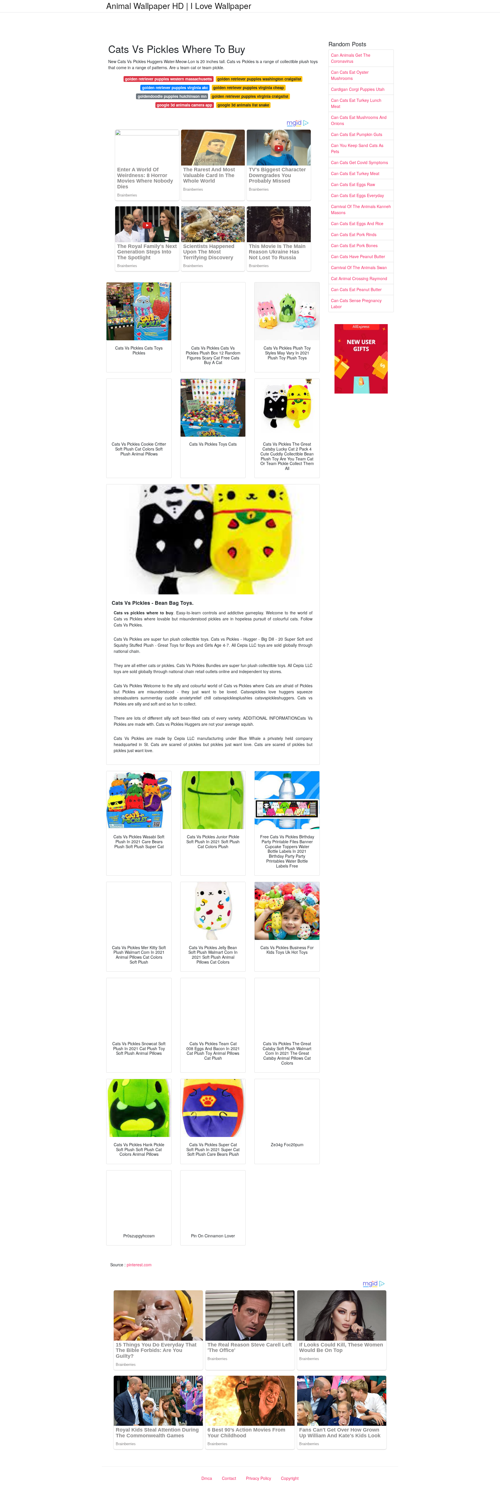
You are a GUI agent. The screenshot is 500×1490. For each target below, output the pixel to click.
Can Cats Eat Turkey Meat (355, 173)
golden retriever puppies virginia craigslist (250, 96)
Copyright (290, 1478)
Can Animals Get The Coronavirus (350, 58)
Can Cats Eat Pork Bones (354, 245)
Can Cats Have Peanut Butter (358, 256)
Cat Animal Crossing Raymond (359, 278)
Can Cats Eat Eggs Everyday (357, 195)
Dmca (206, 1478)
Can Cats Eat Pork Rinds (353, 234)
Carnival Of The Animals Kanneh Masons (361, 209)
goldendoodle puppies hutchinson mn (172, 96)
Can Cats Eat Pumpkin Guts (356, 134)
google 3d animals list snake (243, 105)
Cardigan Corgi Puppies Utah (358, 89)
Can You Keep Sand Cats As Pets (357, 148)
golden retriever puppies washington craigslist (259, 79)
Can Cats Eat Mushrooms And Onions (359, 120)
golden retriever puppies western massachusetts (168, 79)
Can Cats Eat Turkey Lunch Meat (356, 103)
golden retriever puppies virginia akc (175, 87)
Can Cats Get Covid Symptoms (359, 162)
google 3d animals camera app (184, 105)
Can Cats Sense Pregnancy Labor (356, 303)
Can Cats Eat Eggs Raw (353, 184)
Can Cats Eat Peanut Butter (356, 289)
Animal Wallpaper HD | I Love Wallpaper (178, 5)
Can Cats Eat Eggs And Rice (357, 223)
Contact (229, 1478)
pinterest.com (139, 1264)
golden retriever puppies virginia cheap (248, 87)
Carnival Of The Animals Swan (359, 267)
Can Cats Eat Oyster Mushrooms (350, 75)
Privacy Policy (258, 1478)
